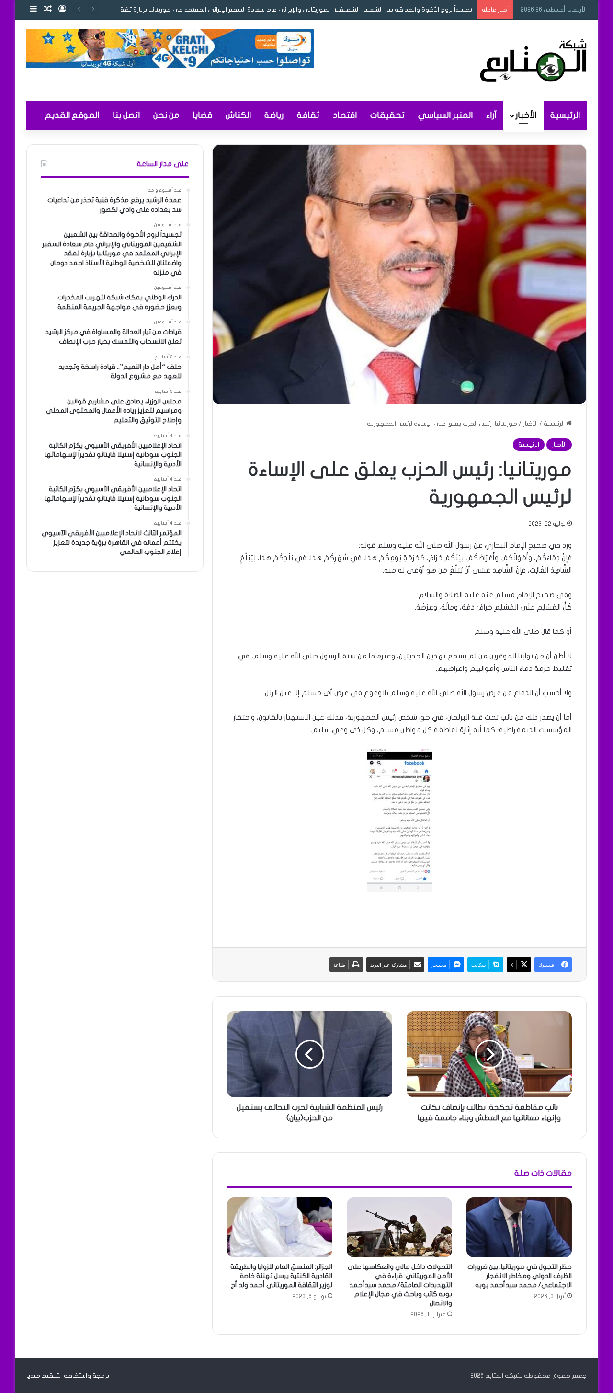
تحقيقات (387, 115)
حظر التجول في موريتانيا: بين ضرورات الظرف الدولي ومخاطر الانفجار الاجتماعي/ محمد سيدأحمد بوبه (519, 1276)
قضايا (202, 115)
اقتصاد (345, 115)
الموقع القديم (72, 115)
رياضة (274, 115)
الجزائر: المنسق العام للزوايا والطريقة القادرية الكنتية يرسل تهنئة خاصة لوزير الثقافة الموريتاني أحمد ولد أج (281, 1276)
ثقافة (308, 115)
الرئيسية (565, 115)
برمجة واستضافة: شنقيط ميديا (67, 1375)
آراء (491, 115)
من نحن (166, 115)
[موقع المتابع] (533, 60)
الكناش (238, 115)
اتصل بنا (126, 115)
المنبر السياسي (445, 115)
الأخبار (525, 115)
